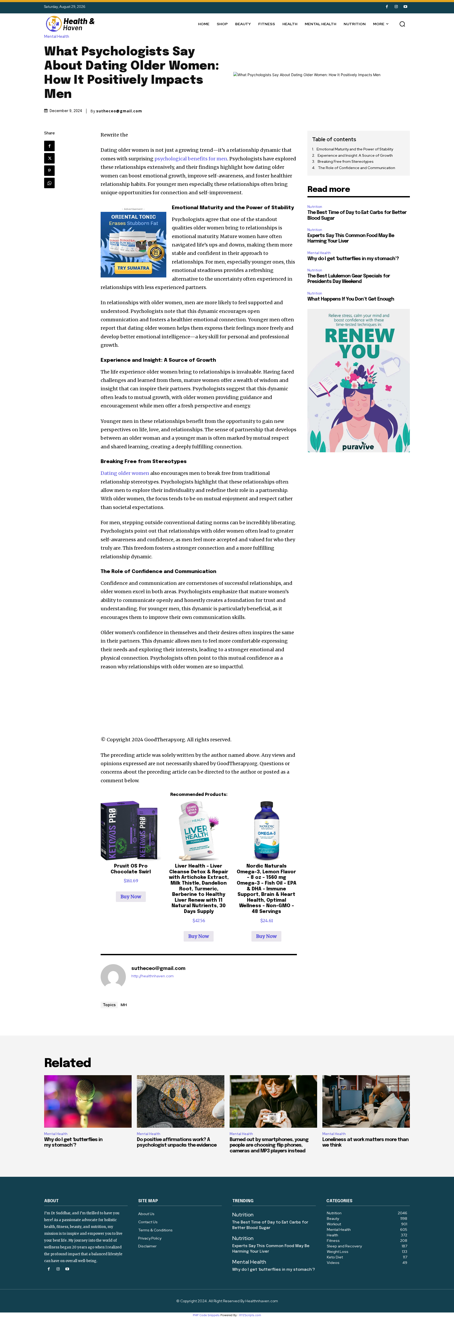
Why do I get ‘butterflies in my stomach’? (353, 258)
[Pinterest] (49, 170)
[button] (402, 23)
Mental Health (56, 37)
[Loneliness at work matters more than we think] (366, 1101)
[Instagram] (396, 6)
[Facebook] (386, 6)
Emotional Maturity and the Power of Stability (355, 149)
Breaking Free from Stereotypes (346, 161)
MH (124, 1004)
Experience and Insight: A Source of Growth (355, 155)
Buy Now (131, 897)
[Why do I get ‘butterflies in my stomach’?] (88, 1101)
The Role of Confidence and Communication (356, 167)
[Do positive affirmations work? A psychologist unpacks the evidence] (180, 1101)
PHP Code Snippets (206, 1315)
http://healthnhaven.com (152, 976)
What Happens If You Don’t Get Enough (350, 299)
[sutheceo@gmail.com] (113, 976)
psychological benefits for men (190, 159)
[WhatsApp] (49, 183)
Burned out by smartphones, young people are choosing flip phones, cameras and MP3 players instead (269, 1145)
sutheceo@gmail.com (119, 111)
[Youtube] (405, 6)
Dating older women (125, 473)
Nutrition (314, 206)
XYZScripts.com (250, 1315)
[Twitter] (49, 158)
